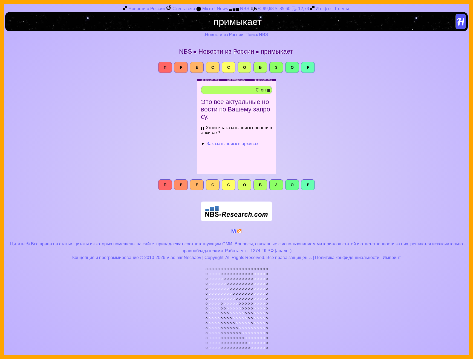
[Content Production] (234, 232)
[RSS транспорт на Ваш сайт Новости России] (239, 232)
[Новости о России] (125, 9)
